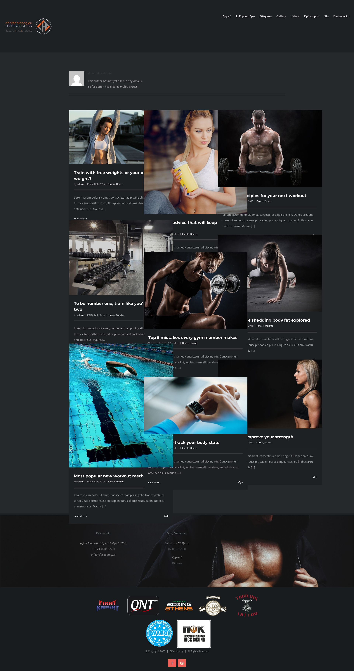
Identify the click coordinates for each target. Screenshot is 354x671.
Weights (120, 314)
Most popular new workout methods (112, 476)
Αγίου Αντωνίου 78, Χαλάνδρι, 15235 (103, 543)
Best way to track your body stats (183, 442)
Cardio (185, 234)
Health (119, 184)
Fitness (111, 184)
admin (80, 184)
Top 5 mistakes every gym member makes (192, 337)
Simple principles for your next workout (264, 195)
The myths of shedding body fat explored (266, 320)
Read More (79, 516)
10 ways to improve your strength (258, 437)
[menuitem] (229, 16)
